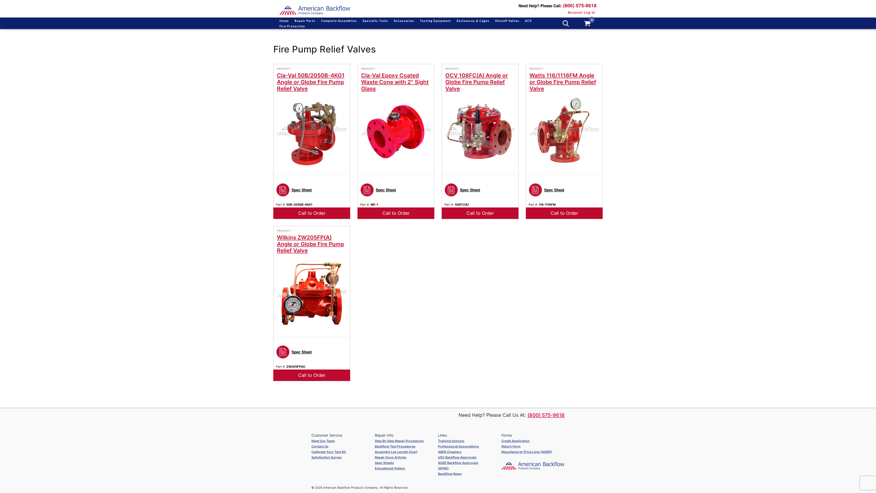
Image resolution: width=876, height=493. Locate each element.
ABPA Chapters (449, 452)
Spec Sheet (302, 190)
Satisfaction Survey (326, 457)
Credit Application (515, 441)
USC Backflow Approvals (457, 457)
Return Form (511, 446)
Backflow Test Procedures (395, 446)
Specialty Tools (375, 21)
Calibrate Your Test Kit (328, 452)
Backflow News (450, 474)
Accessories (404, 21)
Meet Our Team (323, 441)
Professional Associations (458, 446)
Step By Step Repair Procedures (399, 441)
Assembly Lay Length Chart (396, 452)
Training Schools (451, 441)
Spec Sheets (384, 463)
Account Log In (581, 12)
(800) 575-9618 (580, 5)
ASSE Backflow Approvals (458, 463)
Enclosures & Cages (473, 21)
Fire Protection (292, 26)
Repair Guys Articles (391, 457)
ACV (528, 21)
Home (284, 21)
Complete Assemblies (339, 21)
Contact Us (319, 446)
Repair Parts (305, 21)
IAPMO (443, 468)
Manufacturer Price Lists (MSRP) (526, 452)
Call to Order (312, 213)
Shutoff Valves (507, 21)
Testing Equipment (435, 21)
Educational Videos (390, 468)
